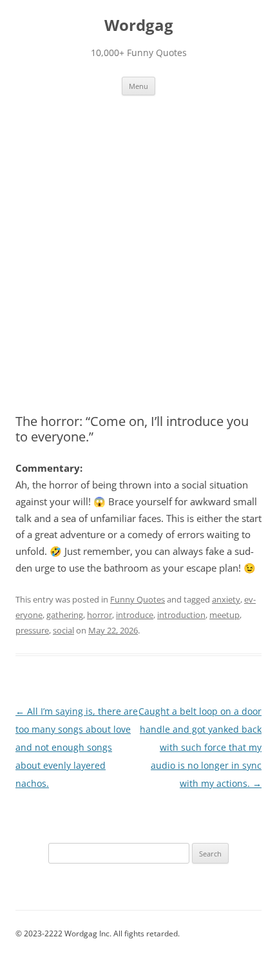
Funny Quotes (137, 599)
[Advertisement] (138, 240)
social (63, 630)
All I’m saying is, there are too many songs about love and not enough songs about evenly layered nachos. (76, 747)
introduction (181, 615)
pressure (32, 630)
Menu (138, 86)
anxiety (226, 599)
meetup (224, 615)
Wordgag (138, 25)
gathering (64, 615)
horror (99, 615)
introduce (134, 615)
